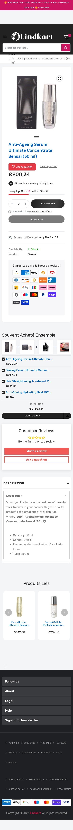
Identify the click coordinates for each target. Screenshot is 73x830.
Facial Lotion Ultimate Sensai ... (19, 624)
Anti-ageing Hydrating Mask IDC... (28, 392)
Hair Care (61, 743)
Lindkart (35, 813)
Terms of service (58, 779)
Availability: (15, 249)
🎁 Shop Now (42, 7)
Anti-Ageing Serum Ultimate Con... (29, 359)
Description (14, 495)
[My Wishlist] (5, 666)
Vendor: (13, 254)
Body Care (29, 743)
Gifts (59, 752)
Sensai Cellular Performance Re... (54, 624)
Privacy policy (36, 779)
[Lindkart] (32, 37)
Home (11, 54)
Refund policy (16, 779)
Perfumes (13, 743)
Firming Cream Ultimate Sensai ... (28, 370)
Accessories (29, 752)
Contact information (41, 789)
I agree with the (32, 211)
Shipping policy (16, 789)
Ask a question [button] (36, 459)
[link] (66, 802)
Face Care (45, 743)
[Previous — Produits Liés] (8, 612)
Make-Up (12, 752)
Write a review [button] (37, 451)
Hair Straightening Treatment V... (28, 381)
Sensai (32, 254)
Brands (12, 762)
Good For (46, 752)
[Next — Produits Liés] (64, 612)
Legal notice (64, 789)
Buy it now (36, 220)
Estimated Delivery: (26, 237)
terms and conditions (40, 211)
